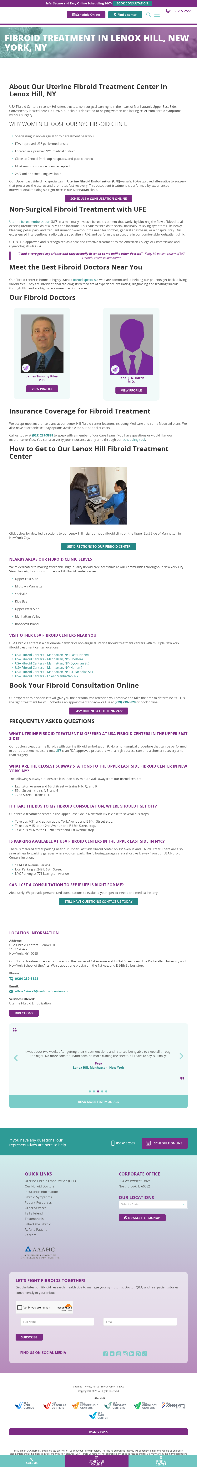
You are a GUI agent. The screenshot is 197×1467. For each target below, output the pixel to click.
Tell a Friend (34, 1213)
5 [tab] (106, 1091)
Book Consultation (132, 3)
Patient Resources (38, 1202)
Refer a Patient (36, 1229)
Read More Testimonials (98, 1102)
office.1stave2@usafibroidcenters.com (42, 991)
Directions (24, 1013)
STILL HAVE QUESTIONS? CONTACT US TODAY (98, 901)
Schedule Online (87, 15)
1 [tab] (90, 1091)
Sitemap (77, 1386)
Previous (15, 1057)
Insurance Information (41, 1192)
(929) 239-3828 (26, 978)
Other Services (35, 1208)
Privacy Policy (91, 1386)
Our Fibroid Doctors (39, 1186)
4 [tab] (102, 1091)
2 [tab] (94, 1091)
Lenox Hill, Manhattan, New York (98, 1074)
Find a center (127, 15)
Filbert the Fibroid (38, 1224)
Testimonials (34, 1219)
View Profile (42, 389)
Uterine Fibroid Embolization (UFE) (50, 1181)
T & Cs (120, 1386)
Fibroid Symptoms (38, 1197)
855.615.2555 (180, 11)
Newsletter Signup (143, 1218)
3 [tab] (98, 1091)
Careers (30, 1235)
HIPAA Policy (108, 1386)
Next (181, 1055)
